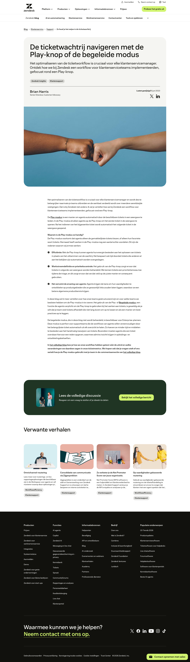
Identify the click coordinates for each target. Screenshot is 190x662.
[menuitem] (162, 2)
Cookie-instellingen (91, 656)
